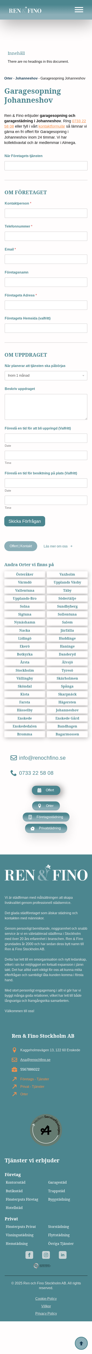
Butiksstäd (14, 1191)
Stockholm (25, 670)
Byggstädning (59, 1199)
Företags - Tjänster (34, 1079)
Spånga (67, 686)
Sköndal (25, 686)
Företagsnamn (16, 272)
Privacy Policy (46, 1313)
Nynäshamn (24, 622)
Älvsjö (67, 662)
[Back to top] (81, 1343)
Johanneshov (26, 78)
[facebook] (29, 1255)
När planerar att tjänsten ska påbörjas (35, 366)
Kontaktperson (18, 203)
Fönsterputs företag (22, 1199)
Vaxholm (67, 574)
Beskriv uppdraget (20, 389)
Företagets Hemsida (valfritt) (27, 318)
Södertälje (67, 598)
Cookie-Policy (46, 1299)
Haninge (67, 646)
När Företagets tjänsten (23, 156)
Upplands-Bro (25, 598)
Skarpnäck (67, 694)
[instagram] (46, 1255)
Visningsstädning (20, 1235)
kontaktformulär (52, 126)
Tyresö (67, 670)
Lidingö (24, 638)
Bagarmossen (67, 734)
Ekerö (25, 646)
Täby (67, 590)
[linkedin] (63, 1255)
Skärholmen (67, 678)
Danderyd (67, 654)
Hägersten (67, 702)
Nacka (24, 630)
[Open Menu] (79, 9)
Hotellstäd (14, 1208)
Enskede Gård (67, 718)
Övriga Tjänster (61, 1244)
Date (8, 445)
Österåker (24, 574)
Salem (67, 622)
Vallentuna (24, 590)
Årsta (25, 662)
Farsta (24, 702)
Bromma (24, 734)
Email (10, 249)
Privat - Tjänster (32, 1086)
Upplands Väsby (67, 582)
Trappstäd (56, 1191)
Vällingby (24, 678)
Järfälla (67, 630)
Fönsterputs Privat (21, 1227)
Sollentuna (67, 614)
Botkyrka (25, 654)
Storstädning (58, 1227)
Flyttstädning (59, 1235)
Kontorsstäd (15, 1182)
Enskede (25, 718)
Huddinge (67, 638)
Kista (24, 694)
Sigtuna (24, 614)
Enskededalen (25, 726)
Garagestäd (57, 1182)
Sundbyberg (67, 606)
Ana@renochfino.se (35, 1060)
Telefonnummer (18, 226)
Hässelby (25, 710)
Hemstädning (17, 1244)
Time (8, 463)
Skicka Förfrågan (25, 521)
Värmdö (25, 582)
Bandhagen (67, 726)
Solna (25, 606)
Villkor (46, 1306)
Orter (8, 78)
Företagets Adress (21, 295)
